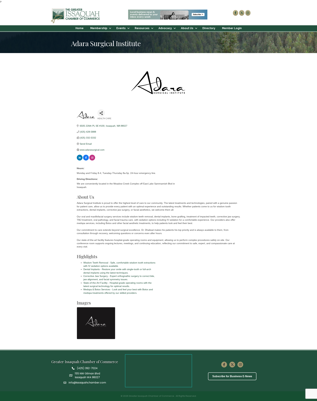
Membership (98, 28)
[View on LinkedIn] (80, 159)
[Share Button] (101, 113)
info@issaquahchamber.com (87, 382)
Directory (208, 28)
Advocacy (165, 28)
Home (79, 28)
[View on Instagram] (92, 159)
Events (121, 28)
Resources (142, 28)
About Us (187, 28)
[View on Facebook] (86, 159)
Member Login (232, 28)
